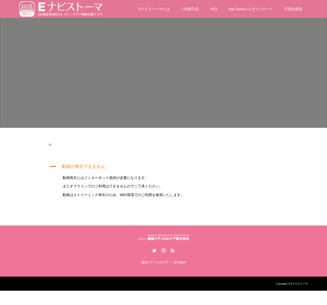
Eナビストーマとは (154, 9)
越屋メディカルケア (155, 262)
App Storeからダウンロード (250, 9)
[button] (163, 166)
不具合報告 (293, 9)
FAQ (213, 9)
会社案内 (180, 262)
